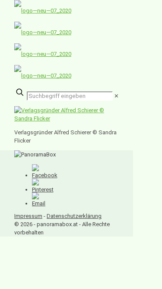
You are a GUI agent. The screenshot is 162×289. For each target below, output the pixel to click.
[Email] (39, 203)
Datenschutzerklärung (74, 216)
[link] (116, 96)
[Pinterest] (43, 189)
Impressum (28, 216)
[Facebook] (44, 175)
